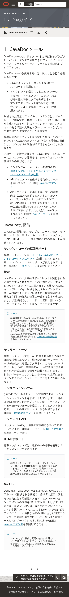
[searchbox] (50, 4)
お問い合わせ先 (44, 587)
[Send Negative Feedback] (57, 577)
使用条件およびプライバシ (22, 591)
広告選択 (58, 591)
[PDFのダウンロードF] (39, 32)
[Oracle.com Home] (6, 4)
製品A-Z (58, 587)
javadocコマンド (23, 412)
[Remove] (31, 4)
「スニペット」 (28, 266)
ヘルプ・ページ (41, 213)
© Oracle (11, 587)
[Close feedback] (16, 577)
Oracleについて (25, 587)
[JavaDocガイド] (32, 32)
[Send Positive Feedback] (64, 577)
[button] (13, 4)
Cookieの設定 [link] (45, 591)
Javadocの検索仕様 (47, 336)
